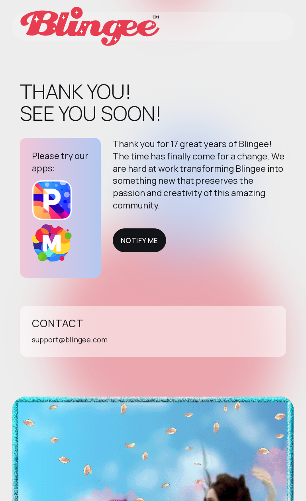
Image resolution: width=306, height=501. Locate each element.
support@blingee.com (70, 339)
